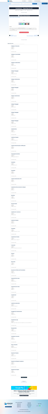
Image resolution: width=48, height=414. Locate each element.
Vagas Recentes (10, 43)
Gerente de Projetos (15, 353)
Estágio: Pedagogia (14, 70)
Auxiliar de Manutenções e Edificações (18, 145)
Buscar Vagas (35, 3)
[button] (19, 24)
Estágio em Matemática (15, 62)
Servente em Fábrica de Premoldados (18, 270)
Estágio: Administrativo (15, 79)
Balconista (13, 261)
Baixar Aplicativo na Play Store (24, 395)
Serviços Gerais (14, 203)
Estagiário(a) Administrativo (16, 311)
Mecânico (13, 195)
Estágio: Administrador (15, 95)
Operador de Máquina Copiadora (17, 361)
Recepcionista (14, 328)
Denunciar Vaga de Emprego (24, 32)
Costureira (13, 245)
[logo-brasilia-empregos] (10, 1)
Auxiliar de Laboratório (15, 303)
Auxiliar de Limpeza (14, 137)
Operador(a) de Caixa (15, 278)
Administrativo (14, 129)
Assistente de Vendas (15, 236)
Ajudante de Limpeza (15, 369)
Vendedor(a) (13, 294)
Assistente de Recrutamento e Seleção (18, 187)
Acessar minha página (44, 3)
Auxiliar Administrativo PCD (16, 178)
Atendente (13, 162)
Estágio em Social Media (15, 54)
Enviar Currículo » (14, 58)
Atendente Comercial (15, 336)
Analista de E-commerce (16, 211)
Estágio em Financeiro (15, 46)
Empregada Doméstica (15, 153)
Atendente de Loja (14, 319)
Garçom (12, 253)
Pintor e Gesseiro (14, 344)
